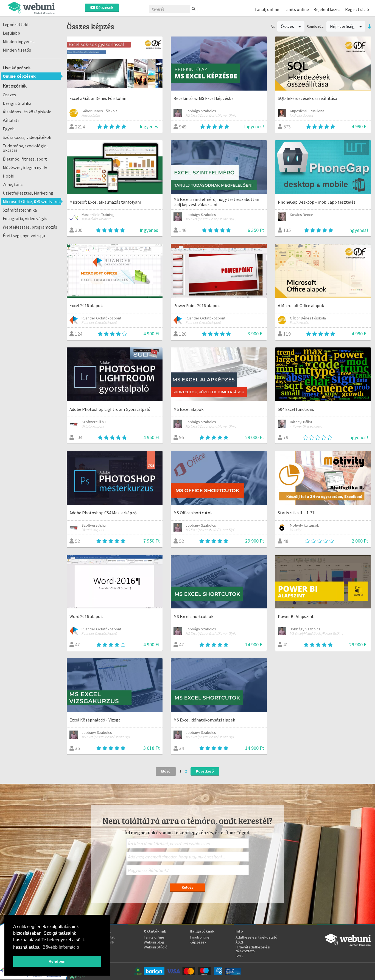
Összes (9, 94)
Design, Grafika (17, 103)
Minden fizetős (17, 50)
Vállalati (11, 120)
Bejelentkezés (327, 9)
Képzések (104, 7)
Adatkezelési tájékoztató (256, 937)
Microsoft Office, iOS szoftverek (32, 201)
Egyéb (9, 128)
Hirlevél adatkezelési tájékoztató (253, 949)
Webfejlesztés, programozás (30, 227)
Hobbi (8, 176)
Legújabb (11, 33)
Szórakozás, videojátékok (27, 137)
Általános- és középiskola (27, 111)
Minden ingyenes (19, 41)
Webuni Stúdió (155, 947)
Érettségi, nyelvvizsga (24, 235)
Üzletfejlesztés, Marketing (28, 193)
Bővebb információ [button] (61, 947)
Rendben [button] (57, 961)
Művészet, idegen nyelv (25, 167)
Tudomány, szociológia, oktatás (25, 148)
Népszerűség (343, 26)
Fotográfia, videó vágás (25, 218)
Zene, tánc (13, 184)
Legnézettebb (16, 24)
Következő (205, 771)
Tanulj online (266, 9)
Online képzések (19, 76)
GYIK (239, 955)
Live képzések (17, 67)
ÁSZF (240, 942)
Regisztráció (357, 9)
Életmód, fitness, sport (25, 159)
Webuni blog (154, 942)
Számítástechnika (20, 210)
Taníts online (296, 9)
